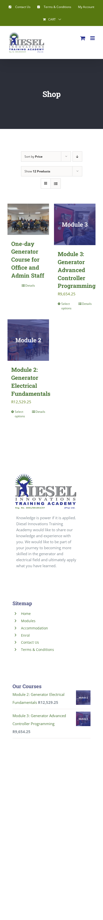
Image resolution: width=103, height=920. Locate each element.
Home (26, 613)
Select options (66, 306)
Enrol (25, 635)
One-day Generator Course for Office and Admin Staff (27, 259)
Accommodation (34, 628)
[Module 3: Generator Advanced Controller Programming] (75, 224)
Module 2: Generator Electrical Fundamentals (30, 381)
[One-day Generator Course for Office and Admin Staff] (28, 219)
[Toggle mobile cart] (82, 38)
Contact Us (30, 642)
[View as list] (55, 183)
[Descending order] (77, 156)
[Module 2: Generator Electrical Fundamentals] (28, 340)
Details (30, 285)
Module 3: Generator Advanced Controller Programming (77, 269)
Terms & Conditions (37, 649)
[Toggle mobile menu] (93, 38)
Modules (28, 620)
